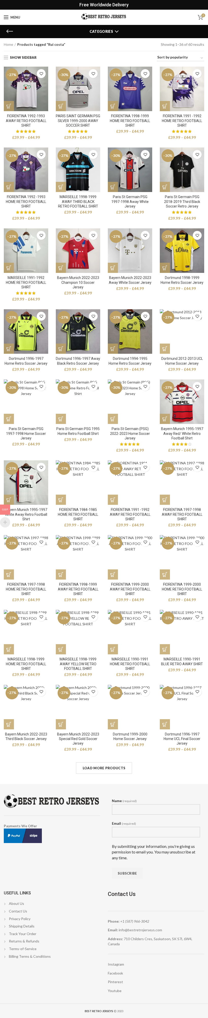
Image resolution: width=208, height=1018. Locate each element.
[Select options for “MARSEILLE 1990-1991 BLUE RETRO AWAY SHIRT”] (165, 649)
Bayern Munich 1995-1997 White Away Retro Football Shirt (26, 514)
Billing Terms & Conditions (30, 956)
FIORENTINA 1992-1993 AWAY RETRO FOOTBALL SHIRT (26, 120)
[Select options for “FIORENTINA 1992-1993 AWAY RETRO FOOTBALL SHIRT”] (9, 106)
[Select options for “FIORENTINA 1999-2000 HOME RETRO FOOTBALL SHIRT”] (165, 574)
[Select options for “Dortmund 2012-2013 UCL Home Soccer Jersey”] (165, 349)
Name (124, 801)
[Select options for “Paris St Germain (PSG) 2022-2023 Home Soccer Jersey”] (113, 419)
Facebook (115, 973)
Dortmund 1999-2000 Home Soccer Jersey (130, 736)
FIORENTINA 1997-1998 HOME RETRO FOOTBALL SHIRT (26, 589)
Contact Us (18, 911)
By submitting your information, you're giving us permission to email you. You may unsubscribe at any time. (153, 852)
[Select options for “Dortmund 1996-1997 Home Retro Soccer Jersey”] (9, 349)
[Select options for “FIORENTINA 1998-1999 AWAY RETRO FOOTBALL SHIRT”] (61, 574)
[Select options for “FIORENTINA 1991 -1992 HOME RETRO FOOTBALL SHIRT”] (165, 106)
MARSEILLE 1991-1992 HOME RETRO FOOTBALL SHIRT (26, 282)
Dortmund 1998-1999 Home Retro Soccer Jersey (182, 280)
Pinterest (115, 982)
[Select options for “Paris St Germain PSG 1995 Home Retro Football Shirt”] (61, 419)
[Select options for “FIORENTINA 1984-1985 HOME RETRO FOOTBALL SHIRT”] (61, 500)
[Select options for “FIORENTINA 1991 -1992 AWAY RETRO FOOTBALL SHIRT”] (113, 500)
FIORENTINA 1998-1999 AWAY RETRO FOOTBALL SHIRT (78, 589)
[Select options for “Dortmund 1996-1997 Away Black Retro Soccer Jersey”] (61, 349)
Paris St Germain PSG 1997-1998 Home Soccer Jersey (26, 433)
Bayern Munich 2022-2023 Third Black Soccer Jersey (26, 736)
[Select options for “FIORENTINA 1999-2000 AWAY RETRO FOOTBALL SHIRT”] (113, 574)
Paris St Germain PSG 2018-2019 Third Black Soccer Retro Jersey (182, 201)
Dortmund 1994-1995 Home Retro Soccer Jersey (130, 361)
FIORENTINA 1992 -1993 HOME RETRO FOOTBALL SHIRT (26, 201)
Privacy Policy (19, 919)
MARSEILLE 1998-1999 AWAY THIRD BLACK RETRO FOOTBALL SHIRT (78, 201)
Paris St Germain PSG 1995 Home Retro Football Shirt (78, 431)
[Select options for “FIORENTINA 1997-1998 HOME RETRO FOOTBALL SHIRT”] (9, 574)
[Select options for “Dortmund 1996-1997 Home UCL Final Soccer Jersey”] (165, 724)
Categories (101, 31)
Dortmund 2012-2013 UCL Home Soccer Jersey (182, 361)
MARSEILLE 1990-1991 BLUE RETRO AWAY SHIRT (182, 661)
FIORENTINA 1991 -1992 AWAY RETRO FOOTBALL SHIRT (130, 514)
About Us (16, 903)
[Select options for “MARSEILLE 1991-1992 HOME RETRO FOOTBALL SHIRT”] (9, 268)
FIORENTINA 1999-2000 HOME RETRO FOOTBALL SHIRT (182, 589)
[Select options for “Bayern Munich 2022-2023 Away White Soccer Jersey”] (113, 268)
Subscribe (127, 873)
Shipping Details (21, 926)
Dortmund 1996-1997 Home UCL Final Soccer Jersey (182, 738)
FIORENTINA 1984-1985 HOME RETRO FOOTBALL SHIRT (78, 514)
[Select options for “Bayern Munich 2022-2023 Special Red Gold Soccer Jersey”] (61, 724)
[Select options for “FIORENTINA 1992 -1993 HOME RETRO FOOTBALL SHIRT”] (9, 187)
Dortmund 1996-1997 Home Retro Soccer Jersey (26, 361)
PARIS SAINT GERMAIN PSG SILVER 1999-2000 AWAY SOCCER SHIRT (78, 120)
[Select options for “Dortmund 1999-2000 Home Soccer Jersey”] (113, 724)
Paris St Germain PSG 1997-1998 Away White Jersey (130, 201)
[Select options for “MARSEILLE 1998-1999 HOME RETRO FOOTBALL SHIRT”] (9, 649)
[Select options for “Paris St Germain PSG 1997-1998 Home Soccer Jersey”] (9, 419)
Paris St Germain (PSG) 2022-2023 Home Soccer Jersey (130, 433)
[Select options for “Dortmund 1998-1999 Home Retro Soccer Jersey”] (165, 268)
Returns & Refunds (24, 941)
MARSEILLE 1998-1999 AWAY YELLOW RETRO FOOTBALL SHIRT (78, 663)
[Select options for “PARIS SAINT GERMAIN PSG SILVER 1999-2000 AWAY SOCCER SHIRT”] (61, 106)
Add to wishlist (41, 73)
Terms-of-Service (23, 949)
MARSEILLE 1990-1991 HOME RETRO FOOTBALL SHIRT (130, 663)
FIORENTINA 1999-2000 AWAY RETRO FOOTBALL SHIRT (130, 589)
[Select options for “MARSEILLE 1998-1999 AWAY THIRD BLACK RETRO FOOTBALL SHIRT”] (61, 187)
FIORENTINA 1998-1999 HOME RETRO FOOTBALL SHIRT (130, 120)
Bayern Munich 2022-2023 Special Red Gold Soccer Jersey (78, 738)
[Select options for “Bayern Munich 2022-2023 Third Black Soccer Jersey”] (9, 724)
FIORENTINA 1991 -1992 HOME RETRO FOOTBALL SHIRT (182, 120)
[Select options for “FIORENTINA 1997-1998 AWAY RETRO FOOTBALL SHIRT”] (165, 500)
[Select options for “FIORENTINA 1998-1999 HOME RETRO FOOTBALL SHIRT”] (113, 106)
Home (8, 44)
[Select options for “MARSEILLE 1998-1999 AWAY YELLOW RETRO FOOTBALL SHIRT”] (61, 649)
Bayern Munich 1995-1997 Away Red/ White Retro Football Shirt (182, 433)
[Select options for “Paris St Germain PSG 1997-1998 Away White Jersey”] (113, 187)
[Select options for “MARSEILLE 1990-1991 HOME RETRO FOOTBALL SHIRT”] (113, 649)
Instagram (116, 964)
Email (124, 823)
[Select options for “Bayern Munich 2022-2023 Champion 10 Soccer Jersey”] (61, 268)
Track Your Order (22, 934)
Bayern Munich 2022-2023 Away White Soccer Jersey (130, 280)
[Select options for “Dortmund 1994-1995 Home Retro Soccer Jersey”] (113, 349)
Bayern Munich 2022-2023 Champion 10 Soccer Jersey (78, 282)
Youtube (115, 991)
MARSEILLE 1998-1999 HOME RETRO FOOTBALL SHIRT (26, 663)
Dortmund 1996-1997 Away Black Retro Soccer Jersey (78, 361)
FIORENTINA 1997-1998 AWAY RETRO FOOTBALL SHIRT (182, 514)
